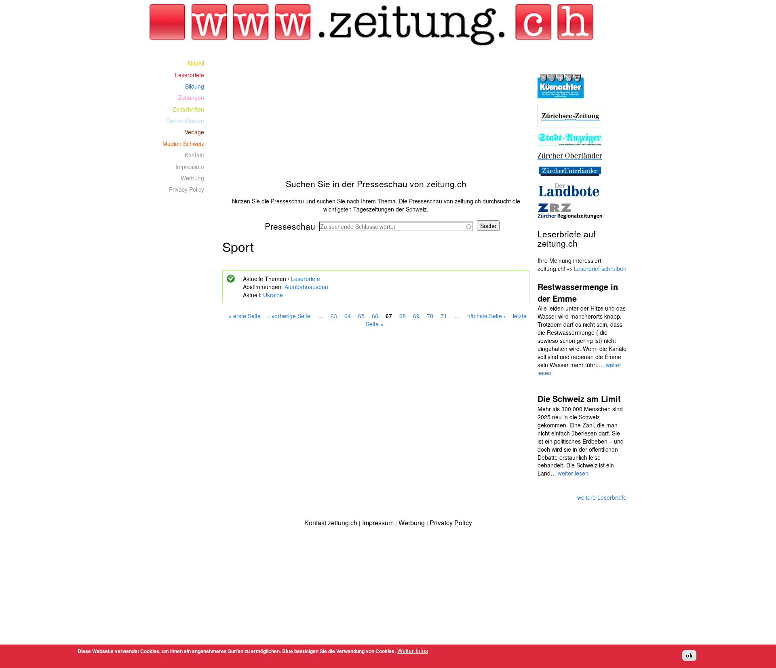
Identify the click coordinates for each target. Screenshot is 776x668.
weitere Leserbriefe (601, 497)
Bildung (194, 86)
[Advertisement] (375, 114)
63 (334, 316)
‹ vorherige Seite (289, 316)
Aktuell (195, 63)
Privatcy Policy (451, 522)
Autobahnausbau (306, 287)
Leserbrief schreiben (600, 268)
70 (430, 316)
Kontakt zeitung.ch (330, 522)
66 (375, 316)
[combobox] (396, 226)
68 (402, 316)
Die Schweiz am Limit (579, 398)
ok (689, 655)
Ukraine (273, 295)
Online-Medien (185, 120)
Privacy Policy (186, 189)
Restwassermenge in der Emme (578, 292)
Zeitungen (191, 97)
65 (361, 316)
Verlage (194, 132)
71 (444, 316)
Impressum (189, 167)
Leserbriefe (305, 279)
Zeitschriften (188, 109)
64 (347, 316)
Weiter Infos (412, 651)
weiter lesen (573, 473)
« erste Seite (244, 316)
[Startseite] (376, 25)
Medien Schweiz (183, 144)
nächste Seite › (486, 316)
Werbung (192, 178)
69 (416, 316)
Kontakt (194, 155)
